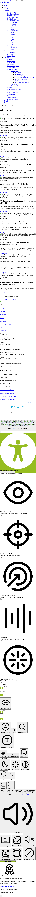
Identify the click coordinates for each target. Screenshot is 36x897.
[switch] (1, 515)
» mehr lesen (3, 135)
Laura (12, 39)
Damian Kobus (11, 19)
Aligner (9, 59)
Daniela (13, 25)
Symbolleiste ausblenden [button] (7, 472)
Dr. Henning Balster (13, 14)
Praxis (5, 51)
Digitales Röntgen (12, 62)
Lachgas (9, 87)
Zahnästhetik (11, 94)
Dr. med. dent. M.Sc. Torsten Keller (17, 407)
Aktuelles (6, 9)
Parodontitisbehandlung (14, 89)
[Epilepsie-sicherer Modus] (1, 683)
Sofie (12, 44)
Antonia (13, 24)
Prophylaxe (18, 72)
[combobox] (18, 425)
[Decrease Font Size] (1, 695)
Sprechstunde (11, 54)
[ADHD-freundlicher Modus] (1, 599)
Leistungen (7, 57)
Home (5, 5)
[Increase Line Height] (1, 712)
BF (5, 102)
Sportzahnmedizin (12, 92)
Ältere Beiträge (11, 299)
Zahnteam (7, 10)
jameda (22, 414)
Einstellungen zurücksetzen (8, 861)
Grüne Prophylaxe (12, 99)
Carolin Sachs (11, 15)
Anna (12, 32)
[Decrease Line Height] (1, 719)
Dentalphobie (11, 61)
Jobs (5, 7)
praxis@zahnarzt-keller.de (7, 1)
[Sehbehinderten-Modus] (1, 515)
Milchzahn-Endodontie (21, 79)
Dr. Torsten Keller (12, 12)
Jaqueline (14, 47)
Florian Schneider (12, 17)
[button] (0, 432)
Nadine (13, 41)
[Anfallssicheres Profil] (1, 557)
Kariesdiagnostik (20, 74)
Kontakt (6, 101)
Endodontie (10, 64)
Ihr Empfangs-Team (13, 20)
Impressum (3, 330)
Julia (12, 49)
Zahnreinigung (11, 97)
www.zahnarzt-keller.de (7, 390)
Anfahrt (28, 1)
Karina (13, 34)
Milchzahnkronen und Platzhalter (24, 77)
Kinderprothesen (19, 81)
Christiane (14, 22)
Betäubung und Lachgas (22, 82)
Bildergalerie (11, 56)
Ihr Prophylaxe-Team (13, 46)
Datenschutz (3, 327)
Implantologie (11, 67)
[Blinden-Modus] (1, 641)
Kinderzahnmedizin (13, 69)
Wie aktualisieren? (24, 794)
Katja (12, 36)
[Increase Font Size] (1, 688)
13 (6, 299)
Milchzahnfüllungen (20, 76)
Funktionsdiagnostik (13, 66)
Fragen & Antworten (17, 86)
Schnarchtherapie (12, 91)
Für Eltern (14, 84)
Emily (13, 42)
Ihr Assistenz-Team (13, 31)
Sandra (13, 27)
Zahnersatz (10, 96)
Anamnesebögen (12, 52)
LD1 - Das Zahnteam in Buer (8, 396)
